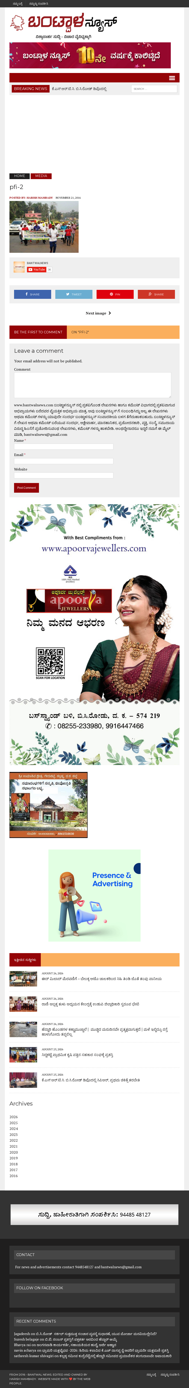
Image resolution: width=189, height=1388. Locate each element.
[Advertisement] (94, 134)
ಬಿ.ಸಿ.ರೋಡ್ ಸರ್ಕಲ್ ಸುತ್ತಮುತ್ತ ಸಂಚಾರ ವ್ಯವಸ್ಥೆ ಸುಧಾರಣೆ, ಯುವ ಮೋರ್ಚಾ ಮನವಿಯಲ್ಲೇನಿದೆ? (96, 1333)
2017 (13, 1169)
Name (19, 440)
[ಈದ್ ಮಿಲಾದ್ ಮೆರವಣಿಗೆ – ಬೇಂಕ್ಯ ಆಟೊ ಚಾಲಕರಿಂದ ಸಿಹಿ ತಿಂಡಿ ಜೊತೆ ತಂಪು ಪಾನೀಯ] (23, 983)
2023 (13, 1134)
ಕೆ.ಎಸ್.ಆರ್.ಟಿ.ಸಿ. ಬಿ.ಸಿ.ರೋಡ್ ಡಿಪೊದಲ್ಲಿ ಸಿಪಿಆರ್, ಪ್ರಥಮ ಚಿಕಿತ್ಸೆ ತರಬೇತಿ (91, 1080)
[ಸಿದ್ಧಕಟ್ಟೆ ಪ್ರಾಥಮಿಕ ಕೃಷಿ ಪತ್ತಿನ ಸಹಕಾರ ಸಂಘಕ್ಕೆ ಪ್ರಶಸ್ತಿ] (23, 1059)
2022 (13, 1140)
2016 (13, 1175)
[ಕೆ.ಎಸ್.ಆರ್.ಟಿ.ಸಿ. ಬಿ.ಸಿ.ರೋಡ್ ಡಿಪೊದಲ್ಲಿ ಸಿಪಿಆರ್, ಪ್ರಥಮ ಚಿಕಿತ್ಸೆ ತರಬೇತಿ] (23, 1084)
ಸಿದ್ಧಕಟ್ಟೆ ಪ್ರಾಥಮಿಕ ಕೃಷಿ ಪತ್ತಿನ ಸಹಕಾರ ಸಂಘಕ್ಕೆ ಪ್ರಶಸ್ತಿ (77, 1055)
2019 (13, 1158)
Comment (22, 369)
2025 (13, 1122)
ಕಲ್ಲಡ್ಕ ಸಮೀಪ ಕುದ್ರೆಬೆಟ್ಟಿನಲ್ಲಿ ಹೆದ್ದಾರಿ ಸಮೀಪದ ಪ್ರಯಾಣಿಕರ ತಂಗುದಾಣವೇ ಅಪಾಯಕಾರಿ (115, 1355)
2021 (13, 1146)
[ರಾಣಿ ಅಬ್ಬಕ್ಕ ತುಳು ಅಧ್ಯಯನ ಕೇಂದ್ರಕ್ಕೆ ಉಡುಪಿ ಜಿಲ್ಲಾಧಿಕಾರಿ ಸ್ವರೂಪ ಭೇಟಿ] (23, 1008)
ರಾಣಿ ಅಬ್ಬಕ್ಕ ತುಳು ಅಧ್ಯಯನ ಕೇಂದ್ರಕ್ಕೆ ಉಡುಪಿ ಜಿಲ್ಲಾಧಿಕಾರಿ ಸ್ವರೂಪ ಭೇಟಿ (90, 1004)
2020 (13, 1152)
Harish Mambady (40, 197)
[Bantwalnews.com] (94, 26)
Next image (96, 313)
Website (20, 469)
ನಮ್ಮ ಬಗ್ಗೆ (17, 3)
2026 (13, 1116)
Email (19, 454)
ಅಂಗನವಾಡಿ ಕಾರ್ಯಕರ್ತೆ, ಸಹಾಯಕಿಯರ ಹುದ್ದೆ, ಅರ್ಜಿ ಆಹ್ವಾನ (76, 1344)
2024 (13, 1128)
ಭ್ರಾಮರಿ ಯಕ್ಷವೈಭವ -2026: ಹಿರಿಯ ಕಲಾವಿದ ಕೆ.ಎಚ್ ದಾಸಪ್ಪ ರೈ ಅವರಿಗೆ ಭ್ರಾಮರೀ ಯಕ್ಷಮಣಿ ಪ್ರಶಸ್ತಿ (105, 1350)
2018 (13, 1164)
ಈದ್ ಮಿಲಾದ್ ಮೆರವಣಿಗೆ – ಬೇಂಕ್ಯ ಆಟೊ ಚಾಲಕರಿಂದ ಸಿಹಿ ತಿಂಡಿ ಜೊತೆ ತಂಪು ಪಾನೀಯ (102, 979)
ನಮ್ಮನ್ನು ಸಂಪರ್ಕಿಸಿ (38, 3)
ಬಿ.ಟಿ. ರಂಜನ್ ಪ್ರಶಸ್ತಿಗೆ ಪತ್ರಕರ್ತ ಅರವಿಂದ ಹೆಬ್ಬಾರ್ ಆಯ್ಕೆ (81, 1339)
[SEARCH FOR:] (154, 88)
